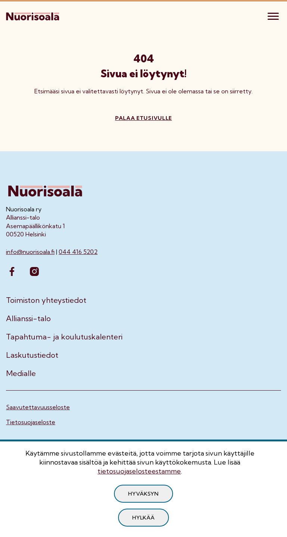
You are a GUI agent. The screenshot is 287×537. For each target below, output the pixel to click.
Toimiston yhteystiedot (46, 300)
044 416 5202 (78, 251)
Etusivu (16, 40)
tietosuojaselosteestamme (139, 471)
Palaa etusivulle (143, 118)
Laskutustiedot (32, 355)
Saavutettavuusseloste (38, 407)
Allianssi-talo (28, 318)
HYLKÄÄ (143, 517)
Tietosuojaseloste (30, 422)
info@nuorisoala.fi (30, 251)
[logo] (33, 15)
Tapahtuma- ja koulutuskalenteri (64, 336)
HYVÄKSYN (143, 493)
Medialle (21, 373)
